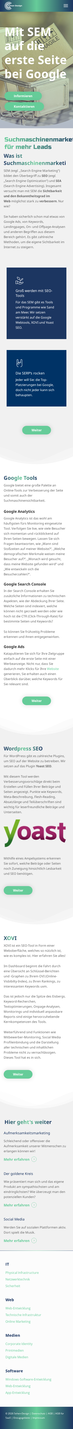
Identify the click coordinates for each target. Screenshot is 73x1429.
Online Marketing (18, 1321)
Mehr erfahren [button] (17, 1159)
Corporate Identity (19, 1344)
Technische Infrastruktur (23, 1315)
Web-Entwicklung (18, 1308)
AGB (50, 1413)
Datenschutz (38, 1413)
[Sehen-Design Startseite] (32, 5)
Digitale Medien (16, 1357)
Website (53, 669)
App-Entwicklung (17, 1392)
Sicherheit (12, 1286)
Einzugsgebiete (21, 1417)
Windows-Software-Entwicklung (28, 1379)
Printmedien (14, 1350)
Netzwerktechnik (17, 1279)
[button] (23, 96)
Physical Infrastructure (22, 1273)
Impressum (39, 1417)
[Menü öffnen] (65, 6)
